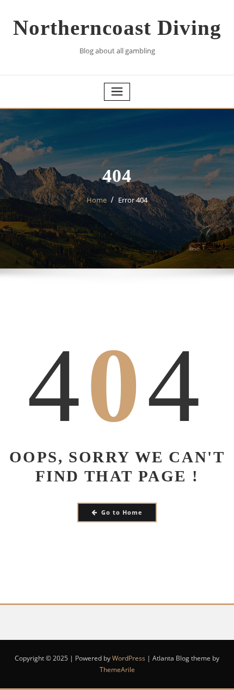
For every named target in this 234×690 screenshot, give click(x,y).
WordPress (128, 658)
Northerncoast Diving (117, 27)
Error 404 (132, 200)
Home (97, 200)
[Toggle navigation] (117, 92)
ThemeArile (117, 669)
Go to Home (122, 512)
